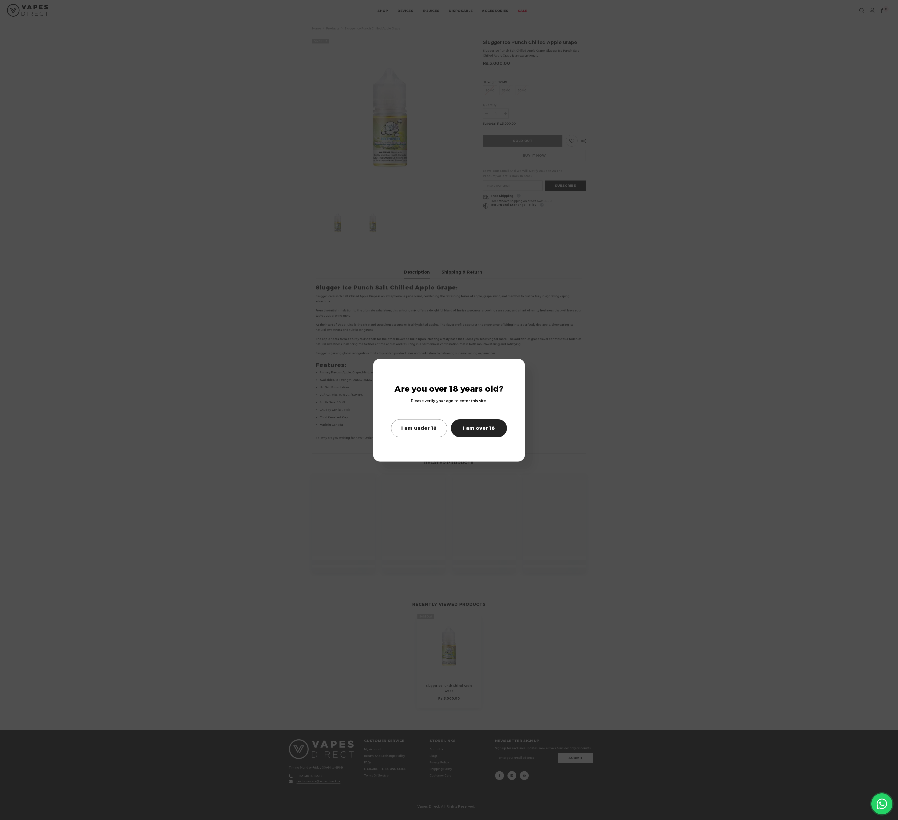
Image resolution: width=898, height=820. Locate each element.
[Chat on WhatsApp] (881, 803)
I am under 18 (419, 428)
